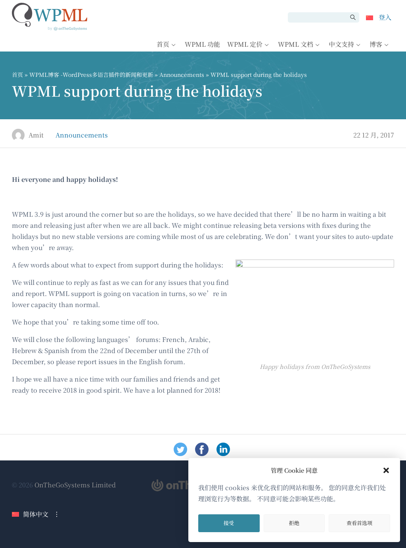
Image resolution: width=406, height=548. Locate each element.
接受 (229, 523)
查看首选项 (359, 523)
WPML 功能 (202, 44)
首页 (163, 44)
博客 (376, 44)
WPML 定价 (244, 44)
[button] (386, 470)
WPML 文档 (295, 44)
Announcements (181, 74)
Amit (36, 134)
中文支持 (341, 44)
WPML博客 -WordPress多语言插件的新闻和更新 (91, 74)
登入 (385, 17)
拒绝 (294, 523)
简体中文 (35, 514)
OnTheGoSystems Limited (75, 484)
